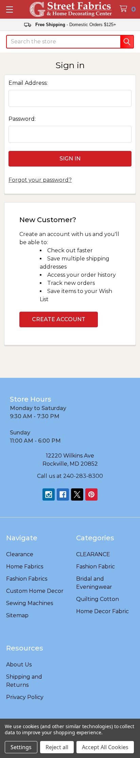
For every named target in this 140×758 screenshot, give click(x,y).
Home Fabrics (24, 566)
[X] (77, 494)
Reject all (57, 747)
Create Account (58, 319)
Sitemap (17, 615)
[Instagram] (48, 494)
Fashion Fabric (95, 566)
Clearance (19, 554)
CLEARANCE (93, 554)
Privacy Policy (24, 697)
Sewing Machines (29, 603)
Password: (22, 119)
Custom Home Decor (35, 591)
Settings (21, 747)
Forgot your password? (40, 180)
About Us (19, 664)
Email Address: (28, 83)
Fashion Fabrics (26, 579)
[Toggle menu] (9, 9)
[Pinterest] (91, 494)
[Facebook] (63, 494)
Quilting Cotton (97, 599)
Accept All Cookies (105, 747)
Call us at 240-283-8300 (70, 476)
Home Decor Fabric (102, 611)
